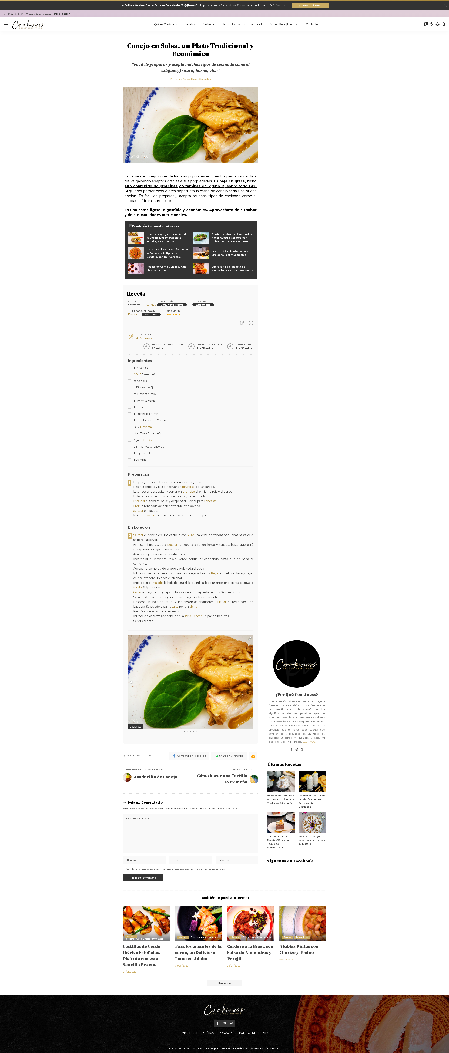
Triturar (220, 602)
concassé (210, 501)
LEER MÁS (309, 741)
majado (152, 515)
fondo (137, 587)
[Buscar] (443, 24)
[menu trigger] (8, 24)
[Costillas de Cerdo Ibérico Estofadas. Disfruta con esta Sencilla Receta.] (146, 923)
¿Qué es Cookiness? (310, 5)
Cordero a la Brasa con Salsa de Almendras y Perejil (250, 952)
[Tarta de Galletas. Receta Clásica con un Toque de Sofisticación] (281, 822)
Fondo (147, 440)
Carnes (151, 304)
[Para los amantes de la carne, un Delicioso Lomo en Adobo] (198, 923)
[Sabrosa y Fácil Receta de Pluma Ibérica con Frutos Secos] (223, 269)
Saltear (138, 510)
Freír (136, 506)
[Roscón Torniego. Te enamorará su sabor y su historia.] (312, 822)
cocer (198, 616)
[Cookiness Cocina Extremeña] (29, 24)
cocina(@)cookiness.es (40, 13)
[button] (250, 638)
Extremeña (203, 304)
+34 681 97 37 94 (14, 13)
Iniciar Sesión (62, 13)
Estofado (134, 314)
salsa (175, 606)
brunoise (188, 487)
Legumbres (302, 937)
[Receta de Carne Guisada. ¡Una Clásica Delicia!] (158, 269)
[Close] (445, 5)
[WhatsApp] (302, 749)
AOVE (137, 374)
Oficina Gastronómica (249, 1048)
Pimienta (146, 427)
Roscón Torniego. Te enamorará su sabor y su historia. (312, 840)
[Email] (253, 756)
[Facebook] (291, 749)
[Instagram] (296, 749)
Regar (215, 573)
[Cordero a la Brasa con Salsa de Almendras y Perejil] (250, 923)
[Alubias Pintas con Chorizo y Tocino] (302, 923)
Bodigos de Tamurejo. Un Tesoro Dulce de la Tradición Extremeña (281, 799)
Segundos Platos (171, 304)
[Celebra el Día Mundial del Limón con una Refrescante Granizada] (312, 781)
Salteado (151, 314)
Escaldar (139, 501)
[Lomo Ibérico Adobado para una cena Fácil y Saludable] (223, 253)
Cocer (137, 592)
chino (193, 606)
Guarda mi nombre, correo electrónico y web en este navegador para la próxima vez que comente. (175, 868)
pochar (172, 544)
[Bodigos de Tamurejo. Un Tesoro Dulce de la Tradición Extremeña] (281, 781)
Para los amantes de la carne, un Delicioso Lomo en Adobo (198, 952)
